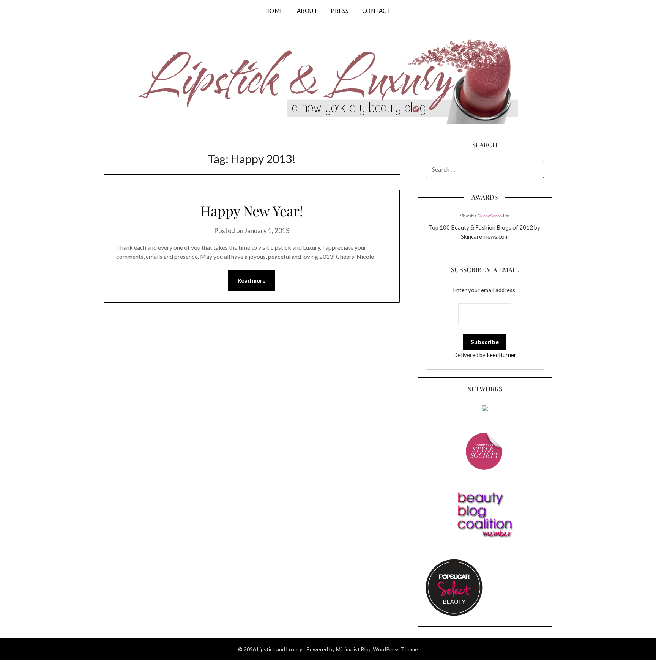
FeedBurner (501, 354)
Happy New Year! (251, 211)
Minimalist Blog (354, 649)
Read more (252, 280)
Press (340, 10)
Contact (376, 10)
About (307, 10)
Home (274, 10)
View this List (484, 216)
